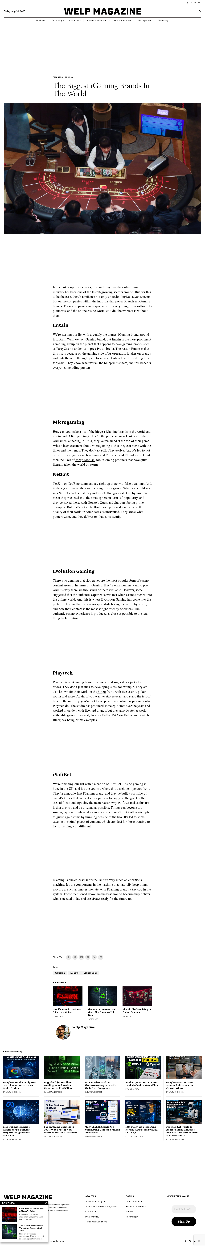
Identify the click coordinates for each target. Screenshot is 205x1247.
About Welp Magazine (96, 1201)
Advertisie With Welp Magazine (101, 1206)
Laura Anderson (13, 1092)
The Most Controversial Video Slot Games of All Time (101, 1012)
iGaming (74, 973)
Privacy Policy (92, 1216)
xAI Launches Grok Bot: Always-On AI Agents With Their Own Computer (100, 1085)
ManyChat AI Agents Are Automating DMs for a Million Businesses (102, 1129)
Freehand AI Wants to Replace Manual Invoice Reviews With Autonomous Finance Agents (182, 1131)
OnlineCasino (90, 973)
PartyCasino (64, 348)
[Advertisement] (102, 47)
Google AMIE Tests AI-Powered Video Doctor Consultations (179, 1085)
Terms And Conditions (96, 1221)
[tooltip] (187, 2)
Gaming (69, 77)
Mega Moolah (85, 459)
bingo (101, 691)
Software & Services (136, 1206)
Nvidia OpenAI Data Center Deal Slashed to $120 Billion (141, 1084)
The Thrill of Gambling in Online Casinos (137, 1011)
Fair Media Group (56, 1241)
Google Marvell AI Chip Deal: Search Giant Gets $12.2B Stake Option (20, 1085)
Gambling (60, 973)
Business (58, 77)
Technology (132, 1216)
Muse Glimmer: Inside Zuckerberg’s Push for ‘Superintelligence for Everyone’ (16, 1131)
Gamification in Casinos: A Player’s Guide (67, 1011)
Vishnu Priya (133, 1089)
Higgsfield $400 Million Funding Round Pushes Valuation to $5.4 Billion (58, 1085)
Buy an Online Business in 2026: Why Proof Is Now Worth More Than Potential (60, 1129)
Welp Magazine (83, 1027)
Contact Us (90, 1211)
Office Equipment (134, 1201)
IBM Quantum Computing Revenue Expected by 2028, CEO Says (141, 1129)
